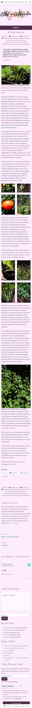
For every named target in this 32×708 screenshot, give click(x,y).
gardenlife (23, 40)
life (11, 44)
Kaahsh (6, 655)
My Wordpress (9, 653)
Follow (4, 678)
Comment (24, 608)
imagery (25, 42)
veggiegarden (26, 44)
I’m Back (7, 637)
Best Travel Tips (9, 651)
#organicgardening (9, 38)
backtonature (19, 38)
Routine (6, 635)
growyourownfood (9, 42)
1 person (10, 574)
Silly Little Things (9, 628)
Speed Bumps (9, 630)
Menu (20, 28)
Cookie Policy (17, 698)
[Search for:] (15, 615)
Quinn (5, 36)
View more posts (12, 523)
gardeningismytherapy (12, 40)
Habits (6, 632)
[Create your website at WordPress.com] (16, 2)
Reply (29, 578)
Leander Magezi (6, 564)
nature (19, 44)
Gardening (25, 36)
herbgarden (18, 42)
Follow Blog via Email (12, 664)
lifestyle (14, 44)
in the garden (6, 44)
